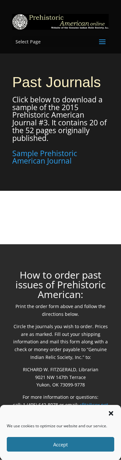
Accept (60, 444)
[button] (111, 413)
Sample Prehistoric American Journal (44, 157)
